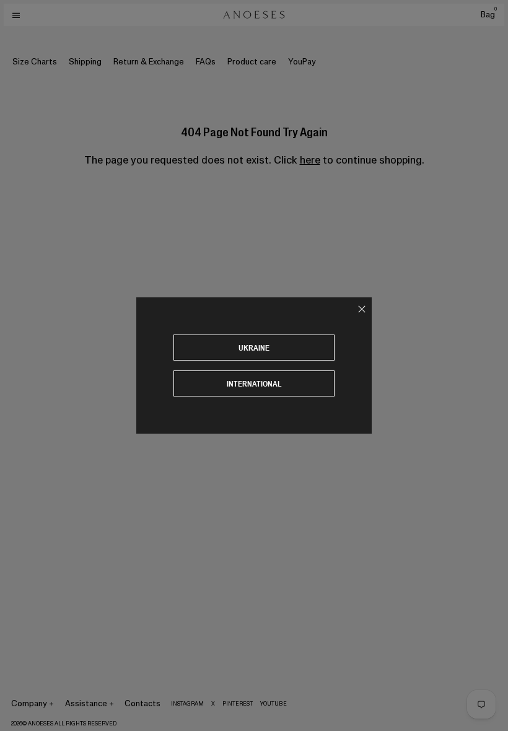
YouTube (273, 704)
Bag (489, 14)
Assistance (86, 703)
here (310, 160)
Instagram (187, 704)
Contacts (142, 703)
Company (29, 703)
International (254, 383)
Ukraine (254, 347)
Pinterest (237, 704)
